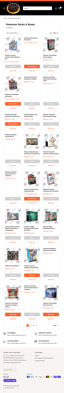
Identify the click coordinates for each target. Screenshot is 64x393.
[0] (59, 8)
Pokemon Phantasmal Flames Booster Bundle (49, 249)
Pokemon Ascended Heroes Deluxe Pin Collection (10, 173)
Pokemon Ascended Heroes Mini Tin (10, 135)
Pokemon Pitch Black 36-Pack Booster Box (31, 190)
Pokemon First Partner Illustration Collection (30, 78)
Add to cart (32, 275)
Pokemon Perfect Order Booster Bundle (31, 115)
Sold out (13, 66)
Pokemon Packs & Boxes (14, 18)
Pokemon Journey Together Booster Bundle (31, 266)
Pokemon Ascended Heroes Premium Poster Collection (31, 287)
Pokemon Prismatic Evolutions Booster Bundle (50, 190)
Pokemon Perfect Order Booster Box (31, 39)
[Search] (50, 8)
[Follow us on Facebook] (4, 377)
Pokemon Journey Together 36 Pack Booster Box (12, 57)
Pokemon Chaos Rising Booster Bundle (49, 56)
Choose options (32, 66)
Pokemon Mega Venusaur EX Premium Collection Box (32, 152)
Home (4, 18)
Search (37, 355)
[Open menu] (4, 8)
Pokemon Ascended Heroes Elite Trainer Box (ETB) (50, 78)
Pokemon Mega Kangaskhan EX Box (49, 227)
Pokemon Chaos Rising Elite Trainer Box (49, 304)
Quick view (13, 70)
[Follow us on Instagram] (7, 377)
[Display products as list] (57, 33)
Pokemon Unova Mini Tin (12, 265)
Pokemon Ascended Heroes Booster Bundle (49, 115)
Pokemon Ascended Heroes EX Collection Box (12, 115)
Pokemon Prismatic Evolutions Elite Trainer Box (51, 152)
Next (55, 325)
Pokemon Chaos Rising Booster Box (11, 95)
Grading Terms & (40, 360)
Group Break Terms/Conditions (44, 358)
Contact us (6, 355)
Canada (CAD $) (8, 370)
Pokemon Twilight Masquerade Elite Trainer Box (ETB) (31, 228)
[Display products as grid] (54, 33)
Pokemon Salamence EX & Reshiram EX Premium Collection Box (12, 228)
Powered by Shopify (8, 387)
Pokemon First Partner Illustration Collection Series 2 (11, 304)
